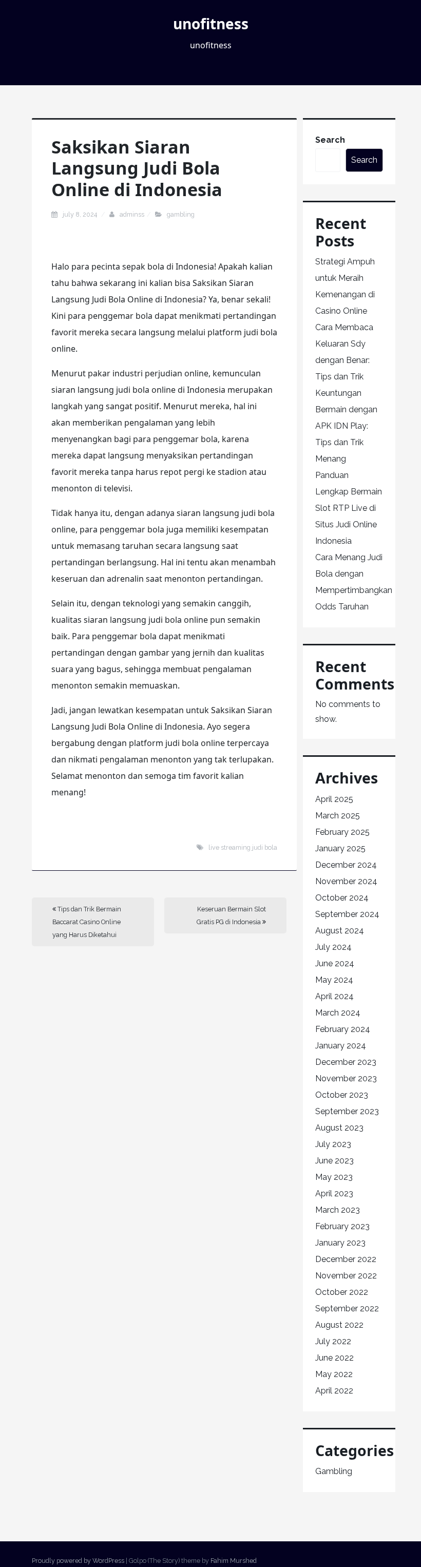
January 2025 (340, 848)
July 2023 (333, 1144)
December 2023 (345, 1062)
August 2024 (339, 930)
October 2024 (342, 898)
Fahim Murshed (233, 1560)
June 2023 (334, 1160)
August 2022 (339, 1325)
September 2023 (347, 1111)
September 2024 (347, 914)
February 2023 (342, 1226)
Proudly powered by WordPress (78, 1560)
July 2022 (333, 1341)
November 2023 (346, 1078)
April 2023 (334, 1193)
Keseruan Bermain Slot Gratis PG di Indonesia (231, 915)
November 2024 (346, 881)
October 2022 (341, 1292)
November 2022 (346, 1276)
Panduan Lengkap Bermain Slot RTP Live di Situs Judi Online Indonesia (348, 508)
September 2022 (347, 1308)
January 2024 (340, 1045)
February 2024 (342, 1029)
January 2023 (340, 1243)
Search (330, 140)
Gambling (181, 214)
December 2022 (345, 1259)
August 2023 (339, 1128)
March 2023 (337, 1210)
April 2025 (334, 799)
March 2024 (337, 1013)
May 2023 (334, 1177)
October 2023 (341, 1095)
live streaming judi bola (242, 847)
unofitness (210, 23)
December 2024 (346, 865)
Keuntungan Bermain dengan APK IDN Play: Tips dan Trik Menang (346, 426)
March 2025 (337, 815)
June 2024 (334, 963)
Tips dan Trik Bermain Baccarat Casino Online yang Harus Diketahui (86, 922)
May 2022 (334, 1374)
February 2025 (342, 832)
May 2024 (334, 980)
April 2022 (334, 1391)
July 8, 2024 (81, 214)
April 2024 (334, 996)
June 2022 (334, 1358)
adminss (132, 214)
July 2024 (333, 947)
